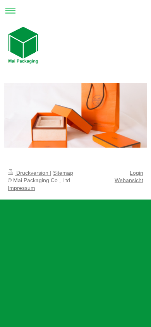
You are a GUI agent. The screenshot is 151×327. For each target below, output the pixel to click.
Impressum (21, 188)
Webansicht (129, 180)
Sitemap (63, 173)
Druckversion (32, 173)
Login (136, 173)
